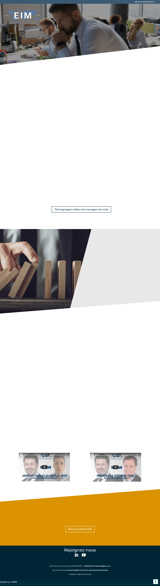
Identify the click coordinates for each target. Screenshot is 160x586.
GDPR (14, 582)
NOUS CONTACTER (80, 529)
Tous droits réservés (59, 570)
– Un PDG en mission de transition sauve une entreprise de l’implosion (59, 124)
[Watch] (44, 467)
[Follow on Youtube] (84, 555)
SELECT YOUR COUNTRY (144, 2)
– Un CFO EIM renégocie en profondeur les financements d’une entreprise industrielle (68, 128)
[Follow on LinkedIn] (76, 555)
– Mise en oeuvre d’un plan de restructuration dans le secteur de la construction (65, 132)
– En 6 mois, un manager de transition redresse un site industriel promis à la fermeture (68, 136)
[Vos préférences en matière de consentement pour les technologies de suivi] (155, 581)
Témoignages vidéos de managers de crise (81, 209)
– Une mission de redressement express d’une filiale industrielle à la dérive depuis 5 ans (68, 120)
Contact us (5, 582)
